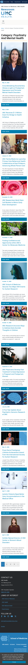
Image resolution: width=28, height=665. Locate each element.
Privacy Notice (19, 659)
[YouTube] (12, 616)
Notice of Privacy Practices (20, 648)
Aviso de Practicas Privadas (20, 650)
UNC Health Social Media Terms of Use (9, 621)
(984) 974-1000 (5, 592)
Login (25, 646)
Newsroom (7, 9)
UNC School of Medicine (8, 6)
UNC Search (24, 1)
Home (2, 28)
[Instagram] (8, 616)
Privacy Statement (21, 644)
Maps (12, 1)
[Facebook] (1, 616)
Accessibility (6, 1)
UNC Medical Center (7, 605)
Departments (18, 1)
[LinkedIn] (5, 616)
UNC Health (21, 6)
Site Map (3, 626)
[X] (15, 616)
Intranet (12, 644)
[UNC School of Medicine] (14, 638)
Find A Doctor (5, 609)
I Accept (14, 662)
